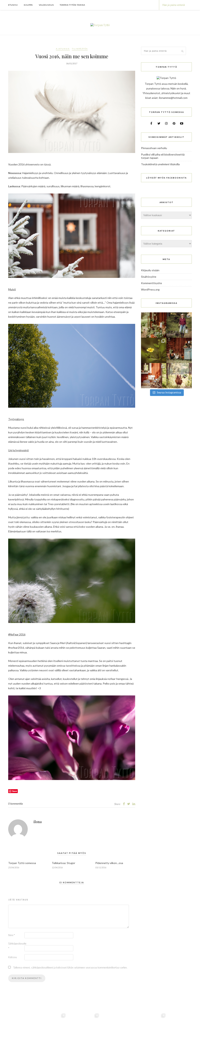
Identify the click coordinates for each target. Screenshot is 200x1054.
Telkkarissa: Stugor (63, 863)
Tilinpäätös (80, 49)
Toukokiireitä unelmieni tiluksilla (160, 164)
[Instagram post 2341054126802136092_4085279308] (153, 325)
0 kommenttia (15, 803)
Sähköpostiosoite (16, 946)
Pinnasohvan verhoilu (154, 148)
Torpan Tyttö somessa (22, 863)
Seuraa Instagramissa (169, 392)
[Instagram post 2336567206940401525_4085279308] (153, 375)
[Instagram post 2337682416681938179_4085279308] (179, 350)
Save (14, 791)
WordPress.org (150, 289)
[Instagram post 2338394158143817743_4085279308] (153, 350)
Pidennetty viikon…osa (109, 863)
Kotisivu (12, 957)
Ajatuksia (63, 49)
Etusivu (13, 5)
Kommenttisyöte (151, 283)
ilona (38, 821)
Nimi (11, 935)
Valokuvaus (46, 5)
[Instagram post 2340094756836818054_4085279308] (179, 325)
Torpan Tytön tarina (72, 5)
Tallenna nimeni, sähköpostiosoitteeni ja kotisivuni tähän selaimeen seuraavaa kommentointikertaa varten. (70, 967)
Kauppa (28, 5)
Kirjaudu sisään (150, 270)
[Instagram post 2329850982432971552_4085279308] (179, 375)
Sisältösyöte (148, 276)
